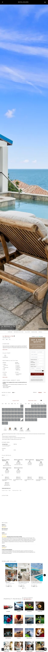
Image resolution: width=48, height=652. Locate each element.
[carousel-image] (11, 572)
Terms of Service (38, 377)
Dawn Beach (4, 327)
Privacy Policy (34, 377)
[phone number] (2, 2)
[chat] (45, 649)
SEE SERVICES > (28, 599)
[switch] (43, 370)
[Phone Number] (2, 2)
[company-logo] (23, 2)
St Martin (10, 327)
